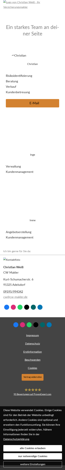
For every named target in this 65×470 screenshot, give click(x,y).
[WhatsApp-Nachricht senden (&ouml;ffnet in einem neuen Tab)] (20, 307)
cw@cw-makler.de (15, 297)
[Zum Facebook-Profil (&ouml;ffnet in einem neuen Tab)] (6, 307)
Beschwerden (32, 360)
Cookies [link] (32, 368)
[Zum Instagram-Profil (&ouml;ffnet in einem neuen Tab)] (13, 307)
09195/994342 (13, 291)
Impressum (32, 335)
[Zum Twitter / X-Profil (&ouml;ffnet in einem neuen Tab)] (26, 307)
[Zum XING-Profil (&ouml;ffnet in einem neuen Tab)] (33, 307)
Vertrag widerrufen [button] (33, 377)
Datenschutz (32, 343)
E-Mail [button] (34, 103)
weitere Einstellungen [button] (32, 464)
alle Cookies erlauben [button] (33, 448)
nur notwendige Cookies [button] (32, 456)
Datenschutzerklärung (16, 439)
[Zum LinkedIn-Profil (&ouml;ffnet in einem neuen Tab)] (40, 307)
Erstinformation (32, 352)
